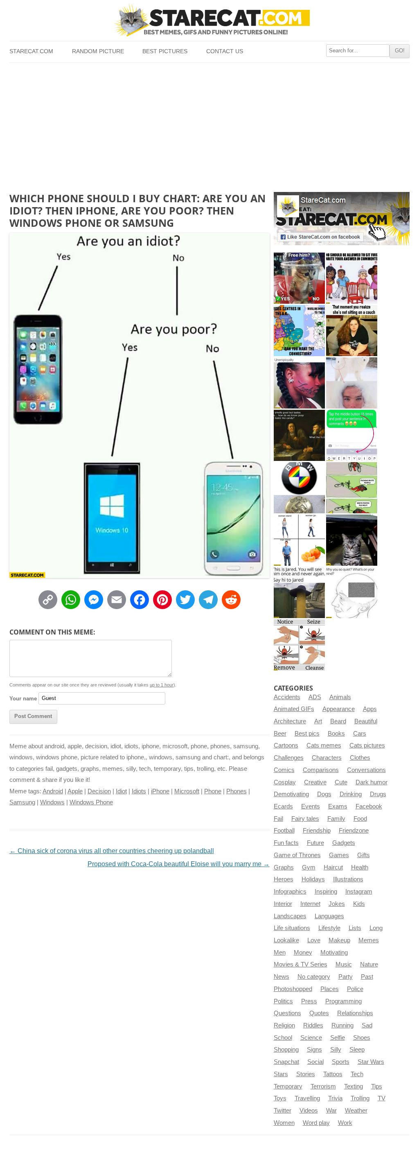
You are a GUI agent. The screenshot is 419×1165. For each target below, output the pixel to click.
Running (342, 1025)
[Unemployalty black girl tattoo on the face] (299, 383)
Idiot (121, 791)
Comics (284, 770)
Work (345, 1123)
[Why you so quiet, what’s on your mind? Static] (351, 592)
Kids (359, 904)
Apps (370, 709)
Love (313, 940)
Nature (369, 964)
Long (376, 928)
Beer (280, 733)
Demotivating (291, 794)
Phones (236, 791)
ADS (315, 697)
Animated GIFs (294, 709)
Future (315, 843)
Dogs (324, 794)
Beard (338, 721)
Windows (52, 802)
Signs (314, 1049)
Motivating (334, 952)
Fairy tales (305, 818)
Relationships (355, 1013)
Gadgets (343, 843)
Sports (340, 1062)
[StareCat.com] (209, 20)
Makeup (339, 940)
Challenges (289, 757)
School (283, 1037)
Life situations (292, 928)
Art (318, 721)
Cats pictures (367, 745)
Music (344, 964)
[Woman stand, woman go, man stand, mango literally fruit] (299, 540)
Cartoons (286, 745)
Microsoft (186, 791)
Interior (283, 904)
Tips (376, 1086)
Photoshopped (293, 989)
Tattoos (332, 1074)
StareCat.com (31, 51)
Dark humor (371, 782)
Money (303, 952)
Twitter (282, 1110)
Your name (23, 698)
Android (53, 791)
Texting (353, 1086)
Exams (337, 806)
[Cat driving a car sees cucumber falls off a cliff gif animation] (351, 540)
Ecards (283, 806)
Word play (316, 1123)
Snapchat (286, 1062)
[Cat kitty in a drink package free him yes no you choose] (299, 278)
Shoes (361, 1037)
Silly (335, 1049)
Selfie (337, 1037)
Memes (368, 940)
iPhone (160, 791)
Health (359, 867)
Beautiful (365, 721)
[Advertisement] (209, 124)
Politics (283, 1001)
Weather (356, 1110)
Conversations (366, 770)
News (281, 976)
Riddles (313, 1025)
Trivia (335, 1098)
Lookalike (286, 940)
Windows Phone (91, 802)
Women (284, 1123)
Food (360, 818)
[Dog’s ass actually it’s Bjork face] (351, 383)
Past (367, 976)
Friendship (317, 830)
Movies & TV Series (300, 964)
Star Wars (371, 1062)
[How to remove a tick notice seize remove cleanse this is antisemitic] (299, 645)
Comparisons (321, 770)
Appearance (338, 709)
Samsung (22, 802)
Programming (343, 1001)
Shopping (286, 1049)
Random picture (98, 51)
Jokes (337, 904)
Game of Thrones (297, 855)
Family (336, 818)
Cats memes (323, 745)
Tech (357, 1074)
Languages (329, 916)
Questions (287, 1013)
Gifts (363, 855)
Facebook (369, 806)
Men (280, 952)
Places (329, 989)
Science (311, 1037)
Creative (315, 782)
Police (355, 989)
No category (313, 976)
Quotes (319, 1013)
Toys (280, 1098)
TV (381, 1098)
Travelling (307, 1098)
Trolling (360, 1098)
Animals (340, 697)
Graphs (284, 867)
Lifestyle (329, 928)
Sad (367, 1025)
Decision (99, 791)
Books (336, 733)
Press (309, 1001)
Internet (310, 904)
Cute (341, 782)
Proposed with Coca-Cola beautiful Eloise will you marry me (179, 863)
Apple (75, 791)
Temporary (288, 1086)
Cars (359, 733)
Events (310, 806)
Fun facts (286, 843)
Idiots (139, 791)
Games (339, 855)
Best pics (307, 733)
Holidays (313, 879)
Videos (309, 1110)
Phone (212, 791)
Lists (355, 928)
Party (345, 976)
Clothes (360, 757)
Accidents (287, 697)
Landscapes (290, 916)
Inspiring (326, 891)
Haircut (333, 867)
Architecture (290, 721)
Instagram (358, 891)
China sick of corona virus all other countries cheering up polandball (111, 850)
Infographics (290, 891)
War (331, 1110)
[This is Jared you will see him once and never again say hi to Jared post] (299, 592)
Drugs (378, 794)
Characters (327, 757)
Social (315, 1062)
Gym (308, 867)
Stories (305, 1074)
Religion (284, 1025)
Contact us (224, 51)
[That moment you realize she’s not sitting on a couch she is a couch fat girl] (351, 330)
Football (284, 830)
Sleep (357, 1049)
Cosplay (285, 782)
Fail (278, 818)
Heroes (283, 879)
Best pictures (164, 51)
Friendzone (354, 830)
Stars (281, 1074)
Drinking (351, 794)
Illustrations (348, 879)
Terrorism (323, 1086)
